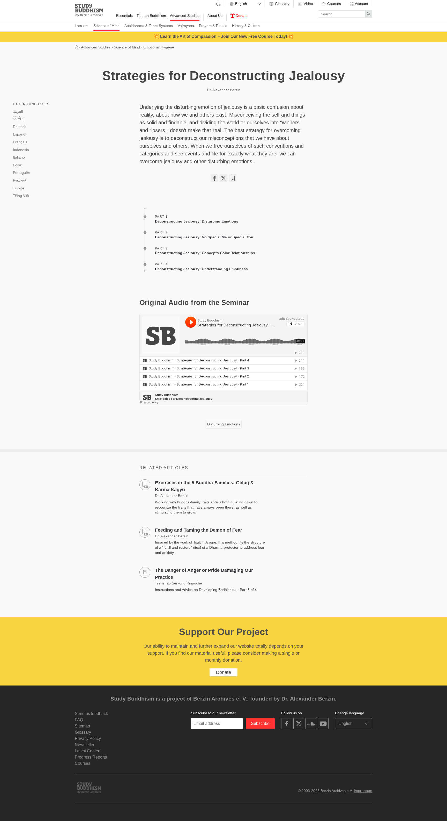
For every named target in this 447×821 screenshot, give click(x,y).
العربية (18, 111)
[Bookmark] (232, 178)
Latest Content (88, 751)
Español (19, 134)
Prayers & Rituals (213, 26)
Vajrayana (186, 26)
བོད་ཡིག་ (18, 119)
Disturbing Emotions (223, 424)
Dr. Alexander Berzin (223, 90)
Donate (241, 15)
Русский (19, 180)
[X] (223, 178)
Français (20, 142)
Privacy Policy (88, 738)
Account (361, 4)
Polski (18, 165)
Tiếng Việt (21, 196)
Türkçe (18, 188)
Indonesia (21, 150)
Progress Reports (91, 757)
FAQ (79, 720)
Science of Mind (106, 26)
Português (21, 172)
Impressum (363, 791)
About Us (214, 15)
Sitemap (82, 726)
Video (308, 4)
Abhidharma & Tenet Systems (148, 26)
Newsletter (84, 745)
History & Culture (246, 26)
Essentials (124, 15)
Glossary (281, 4)
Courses (333, 4)
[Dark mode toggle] (218, 4)
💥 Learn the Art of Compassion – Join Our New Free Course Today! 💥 (223, 36)
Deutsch (19, 127)
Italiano (19, 157)
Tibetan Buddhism (151, 15)
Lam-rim (81, 26)
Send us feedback (91, 713)
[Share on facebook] (214, 178)
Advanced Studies (184, 15)
